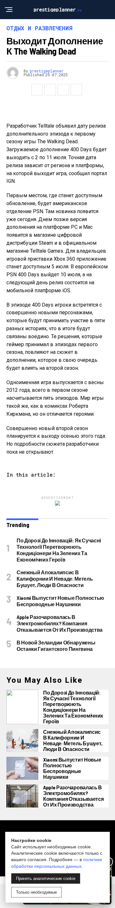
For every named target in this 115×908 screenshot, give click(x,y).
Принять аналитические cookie (45, 878)
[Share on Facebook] (37, 89)
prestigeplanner (47, 70)
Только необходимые (36, 892)
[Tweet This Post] (50, 89)
